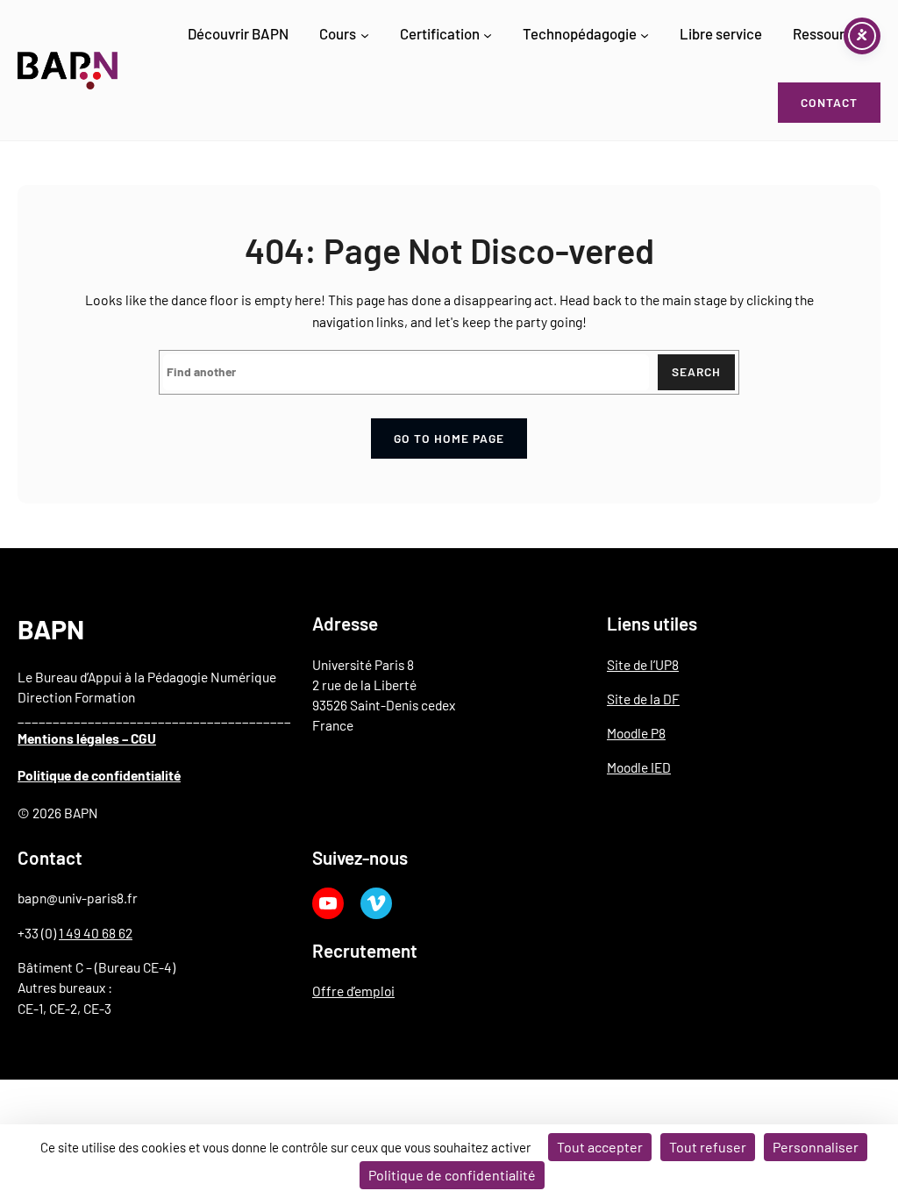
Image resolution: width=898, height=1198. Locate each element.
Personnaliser (816, 1146)
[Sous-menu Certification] (487, 35)
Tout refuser (707, 1146)
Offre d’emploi (353, 990)
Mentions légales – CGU (87, 738)
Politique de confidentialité (99, 775)
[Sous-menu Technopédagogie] (644, 35)
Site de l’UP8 (643, 664)
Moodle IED (639, 767)
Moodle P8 (636, 732)
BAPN (51, 629)
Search (696, 371)
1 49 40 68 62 (95, 932)
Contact (829, 102)
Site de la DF (643, 698)
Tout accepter (600, 1146)
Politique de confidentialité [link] (452, 1174)
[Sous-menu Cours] (364, 35)
